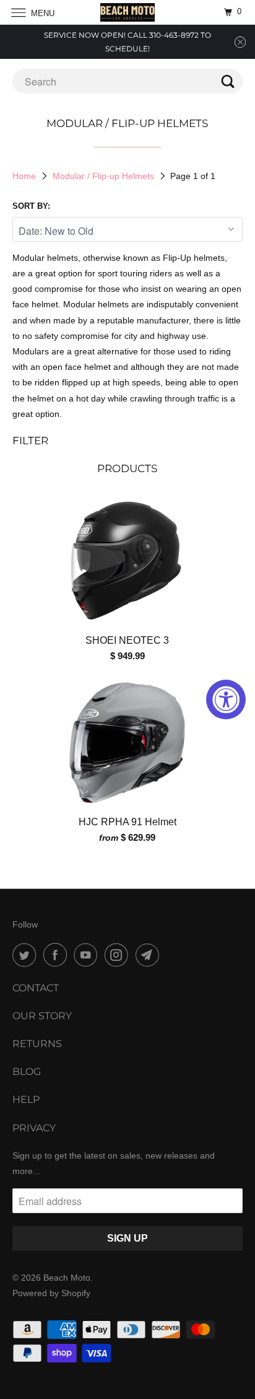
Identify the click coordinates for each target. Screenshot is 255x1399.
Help (26, 1099)
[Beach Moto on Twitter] (26, 955)
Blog (26, 1071)
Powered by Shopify (51, 1293)
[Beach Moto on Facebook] (57, 955)
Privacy (34, 1128)
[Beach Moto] (127, 12)
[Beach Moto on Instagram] (119, 955)
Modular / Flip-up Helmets (103, 176)
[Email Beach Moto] (150, 955)
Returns (37, 1044)
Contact (35, 988)
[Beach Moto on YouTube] (88, 955)
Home (24, 176)
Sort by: (31, 206)
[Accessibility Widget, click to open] (226, 699)
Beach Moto (66, 1278)
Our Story (42, 1016)
